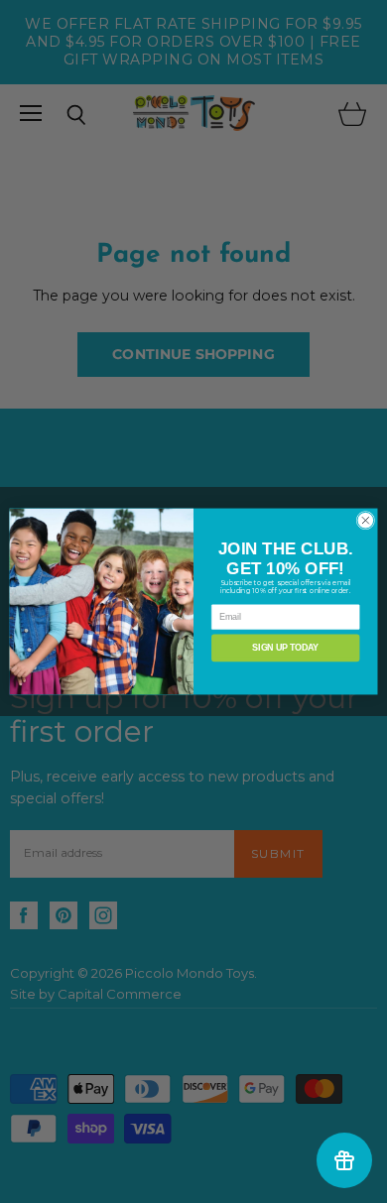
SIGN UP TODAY (285, 649)
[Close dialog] (365, 520)
